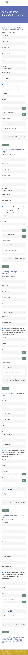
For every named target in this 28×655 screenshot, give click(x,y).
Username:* (5, 93)
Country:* (4, 66)
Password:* (5, 106)
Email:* (4, 99)
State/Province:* (6, 72)
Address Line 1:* (6, 47)
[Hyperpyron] (11, 3)
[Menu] (24, 3)
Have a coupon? (6, 118)
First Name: (5, 35)
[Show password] (24, 108)
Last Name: (5, 41)
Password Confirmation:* (8, 112)
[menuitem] (24, 3)
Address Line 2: (6, 53)
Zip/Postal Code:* (6, 78)
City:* (3, 60)
